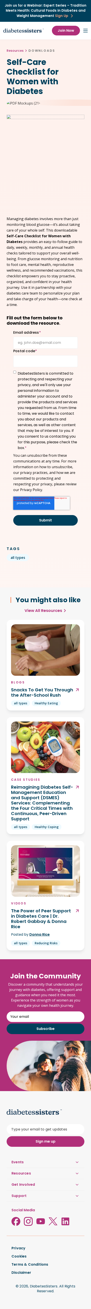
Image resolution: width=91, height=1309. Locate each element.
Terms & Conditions (29, 1264)
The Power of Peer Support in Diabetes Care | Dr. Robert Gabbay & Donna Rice (41, 918)
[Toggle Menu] (85, 30)
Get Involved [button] (23, 1184)
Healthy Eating (46, 703)
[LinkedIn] (65, 1221)
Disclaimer (21, 1272)
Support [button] (19, 1195)
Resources (15, 50)
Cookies (19, 1256)
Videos (19, 903)
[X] (53, 1221)
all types (18, 557)
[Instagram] (28, 1221)
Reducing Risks (46, 943)
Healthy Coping (47, 827)
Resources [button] (21, 1173)
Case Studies (25, 779)
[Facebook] (15, 1221)
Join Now (66, 30)
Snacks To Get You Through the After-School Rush (42, 692)
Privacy (18, 1248)
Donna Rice (39, 934)
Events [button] (17, 1162)
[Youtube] (40, 1221)
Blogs (18, 682)
